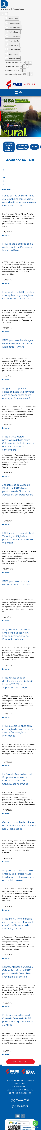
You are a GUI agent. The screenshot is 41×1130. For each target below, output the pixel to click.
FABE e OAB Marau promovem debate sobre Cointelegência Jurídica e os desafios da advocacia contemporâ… (18, 443)
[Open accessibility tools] (3, 3)
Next (9, 189)
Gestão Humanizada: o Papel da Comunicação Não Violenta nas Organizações (19, 825)
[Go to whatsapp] (35, 1123)
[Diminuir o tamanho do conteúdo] (27, 62)
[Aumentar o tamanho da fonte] (27, 66)
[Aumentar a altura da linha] (24, 70)
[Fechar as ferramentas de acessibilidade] (6, 14)
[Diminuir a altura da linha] (21, 70)
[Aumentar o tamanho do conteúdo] (30, 62)
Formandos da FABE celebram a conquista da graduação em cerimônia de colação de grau (19, 295)
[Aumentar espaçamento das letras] (31, 74)
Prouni (34, 147)
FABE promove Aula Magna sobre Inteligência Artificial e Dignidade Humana (18, 343)
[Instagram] (17, 1116)
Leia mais (6, 235)
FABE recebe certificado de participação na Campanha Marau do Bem (17, 247)
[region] (20, 116)
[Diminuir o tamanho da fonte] (23, 66)
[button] (20, 116)
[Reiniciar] (2, 14)
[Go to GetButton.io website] (35, 1127)
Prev (4, 189)
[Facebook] (23, 1116)
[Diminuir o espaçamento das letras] (28, 74)
